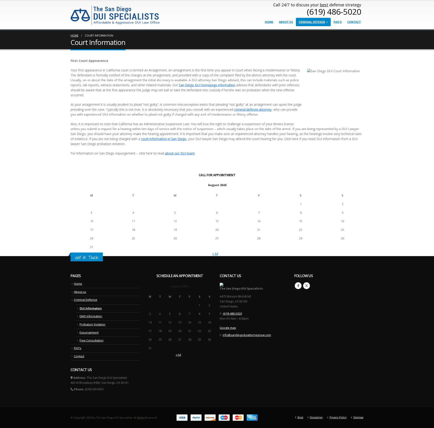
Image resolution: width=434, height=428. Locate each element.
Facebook (298, 285)
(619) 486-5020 (232, 314)
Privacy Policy (338, 417)
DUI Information (91, 308)
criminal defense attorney (252, 109)
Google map (228, 328)
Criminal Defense (312, 22)
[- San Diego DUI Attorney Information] (115, 14)
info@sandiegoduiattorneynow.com (247, 335)
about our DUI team (180, 153)
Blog (300, 417)
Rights (140, 417)
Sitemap (358, 417)
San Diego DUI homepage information (207, 85)
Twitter (306, 285)
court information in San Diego (163, 139)
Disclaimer (316, 417)
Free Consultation (92, 340)
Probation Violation (92, 324)
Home (269, 22)
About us (286, 22)
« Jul (215, 253)
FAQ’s (338, 22)
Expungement (89, 332)
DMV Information (91, 316)
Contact (354, 22)
